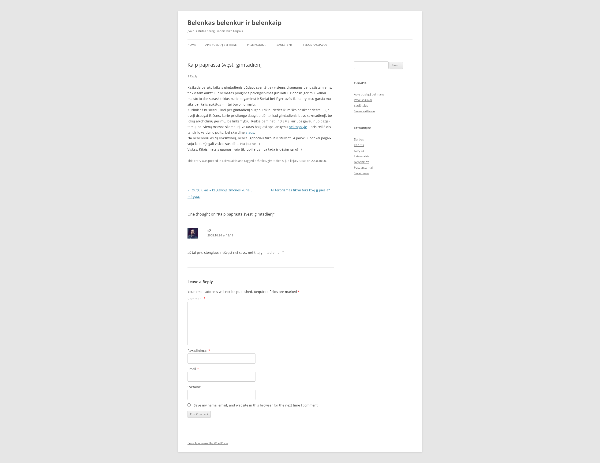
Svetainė (194, 387)
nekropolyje (298, 127)
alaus (250, 132)
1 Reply (193, 76)
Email (193, 369)
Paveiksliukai (256, 45)
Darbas (359, 139)
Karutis (359, 145)
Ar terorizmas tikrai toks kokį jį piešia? (302, 190)
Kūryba (359, 150)
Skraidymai (361, 173)
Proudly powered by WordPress (208, 443)
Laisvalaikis (229, 161)
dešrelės (260, 161)
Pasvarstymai (363, 167)
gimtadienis (275, 161)
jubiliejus (291, 161)
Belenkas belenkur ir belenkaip (234, 22)
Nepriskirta (361, 162)
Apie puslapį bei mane (221, 45)
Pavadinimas (199, 350)
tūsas (302, 161)
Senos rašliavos (315, 45)
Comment (197, 298)
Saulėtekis (284, 45)
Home (192, 45)
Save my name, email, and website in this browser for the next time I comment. (256, 405)
